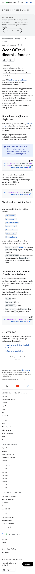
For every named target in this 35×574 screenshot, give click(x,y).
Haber (3, 409)
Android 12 (5, 485)
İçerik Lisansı (26, 370)
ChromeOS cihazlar (8, 454)
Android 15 (5, 475)
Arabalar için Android (8, 457)
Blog (3, 412)
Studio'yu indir (6, 506)
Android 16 (5, 472)
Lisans (9, 559)
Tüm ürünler (5, 552)
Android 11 (5, 488)
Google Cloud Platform (9, 549)
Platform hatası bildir (8, 517)
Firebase (4, 546)
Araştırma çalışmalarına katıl (10, 527)
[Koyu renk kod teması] (30, 161)
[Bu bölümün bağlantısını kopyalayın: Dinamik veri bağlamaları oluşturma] (15, 119)
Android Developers (7, 39)
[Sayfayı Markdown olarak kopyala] (10, 59)
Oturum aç (29, 2)
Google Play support (8, 524)
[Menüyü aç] (3, 2)
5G (3, 439)
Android (4, 396)
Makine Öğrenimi (7, 427)
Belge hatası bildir (7, 520)
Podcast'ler (5, 415)
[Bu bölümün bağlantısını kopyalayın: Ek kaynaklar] (18, 332)
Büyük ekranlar (6, 448)
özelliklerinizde (24, 80)
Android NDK (6, 509)
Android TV (5, 460)
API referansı (5, 503)
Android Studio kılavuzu (9, 496)
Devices (15, 10)
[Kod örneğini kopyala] (32, 161)
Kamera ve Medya (7, 433)
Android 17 (5, 469)
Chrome (4, 543)
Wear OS (25, 10)
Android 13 (5, 481)
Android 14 (5, 478)
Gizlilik (4, 436)
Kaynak (4, 406)
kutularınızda (12, 80)
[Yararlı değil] (21, 45)
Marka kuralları (17, 559)
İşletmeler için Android (8, 399)
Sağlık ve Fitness (6, 430)
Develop (5, 10)
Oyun (3, 424)
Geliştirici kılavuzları (8, 499)
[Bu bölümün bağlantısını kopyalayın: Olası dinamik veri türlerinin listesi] (3, 205)
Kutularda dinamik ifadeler (14, 351)
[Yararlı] (18, 45)
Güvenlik (4, 403)
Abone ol (28, 564)
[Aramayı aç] (18, 2)
